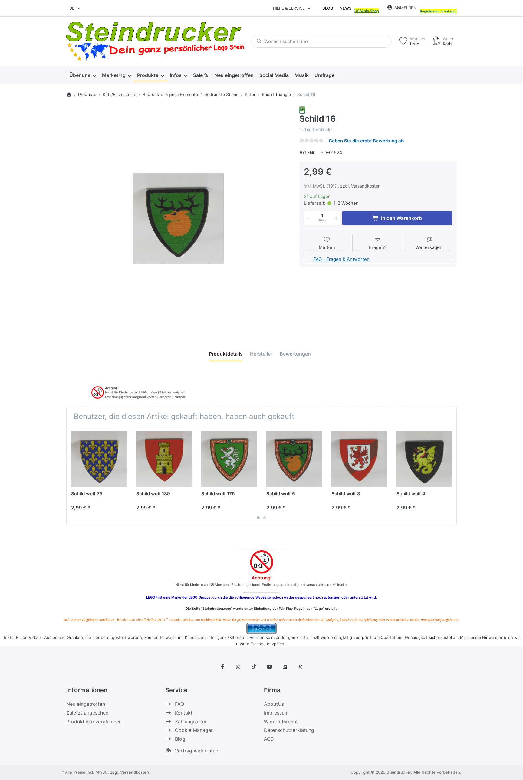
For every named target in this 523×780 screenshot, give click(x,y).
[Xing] (300, 666)
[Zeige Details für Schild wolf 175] (229, 459)
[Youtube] (269, 666)
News (345, 8)
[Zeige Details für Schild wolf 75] (99, 459)
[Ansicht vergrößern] (178, 218)
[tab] (226, 353)
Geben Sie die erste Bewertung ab (366, 141)
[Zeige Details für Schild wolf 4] (424, 459)
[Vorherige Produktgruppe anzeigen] (73, 476)
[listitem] (178, 218)
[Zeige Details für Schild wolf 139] (164, 459)
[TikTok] (253, 666)
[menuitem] (82, 75)
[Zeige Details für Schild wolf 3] (359, 459)
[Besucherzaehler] (261, 628)
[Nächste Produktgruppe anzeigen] (449, 476)
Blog (327, 8)
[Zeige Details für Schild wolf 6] (294, 459)
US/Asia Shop (366, 10)
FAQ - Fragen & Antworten (341, 259)
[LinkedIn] (285, 666)
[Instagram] (238, 666)
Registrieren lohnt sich (438, 11)
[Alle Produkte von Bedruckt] (302, 109)
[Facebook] (222, 666)
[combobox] (75, 8)
